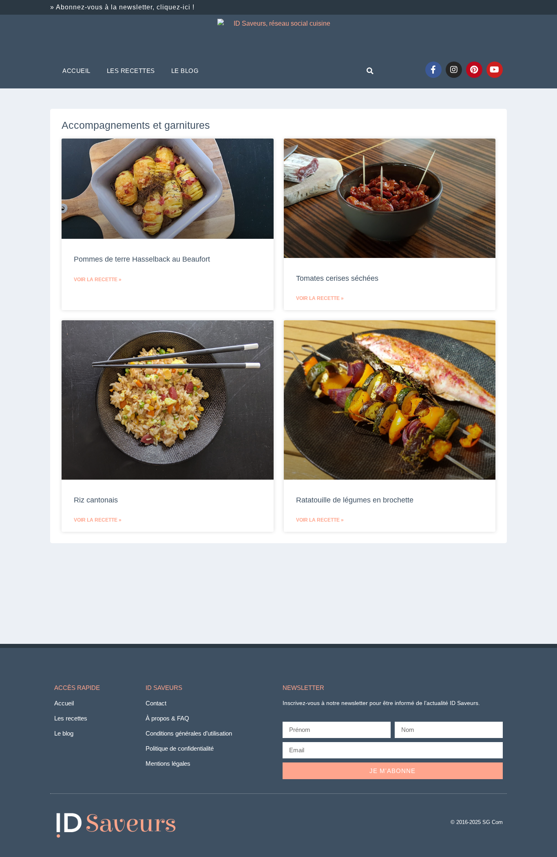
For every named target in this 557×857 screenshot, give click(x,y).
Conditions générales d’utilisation (189, 733)
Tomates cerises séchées (337, 278)
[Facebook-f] (433, 70)
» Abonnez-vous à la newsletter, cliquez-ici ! (122, 7)
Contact (156, 703)
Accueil (76, 70)
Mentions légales (168, 763)
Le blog (185, 70)
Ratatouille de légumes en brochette (354, 500)
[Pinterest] (474, 70)
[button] (370, 71)
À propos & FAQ (167, 718)
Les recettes (131, 70)
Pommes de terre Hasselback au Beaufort (142, 259)
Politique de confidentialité (180, 748)
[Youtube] (494, 70)
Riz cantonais (96, 500)
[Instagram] (454, 70)
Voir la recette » (98, 279)
